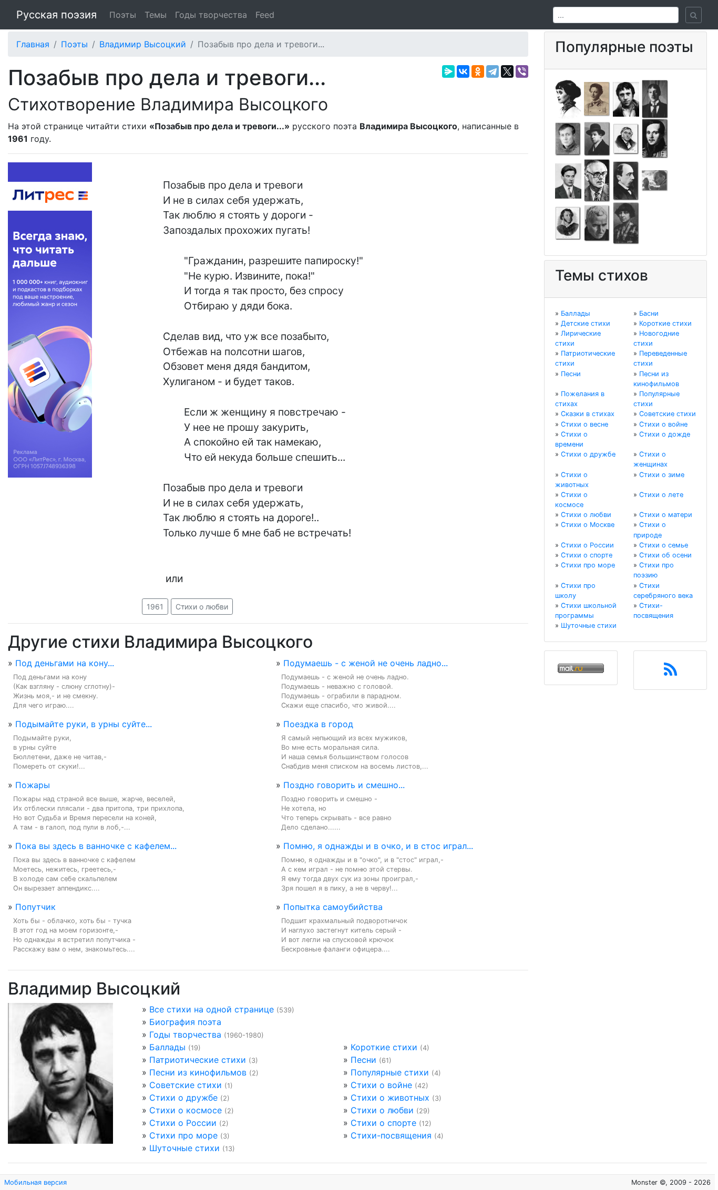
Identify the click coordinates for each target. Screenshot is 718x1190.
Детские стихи (585, 323)
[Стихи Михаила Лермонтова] (655, 138)
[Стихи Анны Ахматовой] (568, 98)
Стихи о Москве (587, 525)
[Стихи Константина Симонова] (597, 223)
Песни (363, 1059)
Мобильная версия (35, 1182)
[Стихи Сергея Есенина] (597, 138)
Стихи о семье (663, 545)
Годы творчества (211, 14)
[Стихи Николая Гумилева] (655, 98)
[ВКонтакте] (463, 71)
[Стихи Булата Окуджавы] (655, 180)
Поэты (122, 14)
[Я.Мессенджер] (448, 71)
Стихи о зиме (661, 475)
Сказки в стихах (587, 414)
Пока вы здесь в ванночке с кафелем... (96, 846)
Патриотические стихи (197, 1059)
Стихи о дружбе (183, 1097)
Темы (156, 14)
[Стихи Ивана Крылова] (626, 138)
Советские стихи (185, 1085)
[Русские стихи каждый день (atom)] (670, 672)
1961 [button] (155, 606)
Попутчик (35, 907)
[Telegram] (492, 71)
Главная (32, 44)
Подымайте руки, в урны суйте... (83, 724)
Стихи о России (183, 1122)
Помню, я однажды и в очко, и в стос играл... (378, 846)
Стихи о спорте (383, 1122)
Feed (264, 14)
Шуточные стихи (184, 1148)
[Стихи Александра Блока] (597, 98)
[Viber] (522, 71)
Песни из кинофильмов (198, 1072)
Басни (649, 313)
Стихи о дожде (664, 434)
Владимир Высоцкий (142, 44)
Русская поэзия (56, 14)
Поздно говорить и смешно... (344, 785)
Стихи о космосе (185, 1110)
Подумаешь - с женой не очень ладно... (365, 663)
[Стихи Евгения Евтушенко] (568, 138)
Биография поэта (185, 1022)
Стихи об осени (665, 555)
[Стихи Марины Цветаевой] (626, 223)
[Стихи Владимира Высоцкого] (626, 98)
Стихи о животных (390, 1097)
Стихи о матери (665, 515)
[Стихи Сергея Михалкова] (597, 180)
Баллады (167, 1047)
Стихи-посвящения (391, 1135)
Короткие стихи (384, 1047)
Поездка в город (318, 724)
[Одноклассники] (477, 71)
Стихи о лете (661, 495)
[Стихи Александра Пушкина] (568, 223)
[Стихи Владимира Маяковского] (568, 180)
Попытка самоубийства (333, 907)
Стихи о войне (381, 1085)
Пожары (32, 785)
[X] (507, 71)
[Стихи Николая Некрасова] (626, 180)
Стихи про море (183, 1135)
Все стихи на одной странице (211, 1009)
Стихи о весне (584, 424)
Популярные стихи (390, 1072)
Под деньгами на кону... (64, 663)
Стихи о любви (202, 606)
